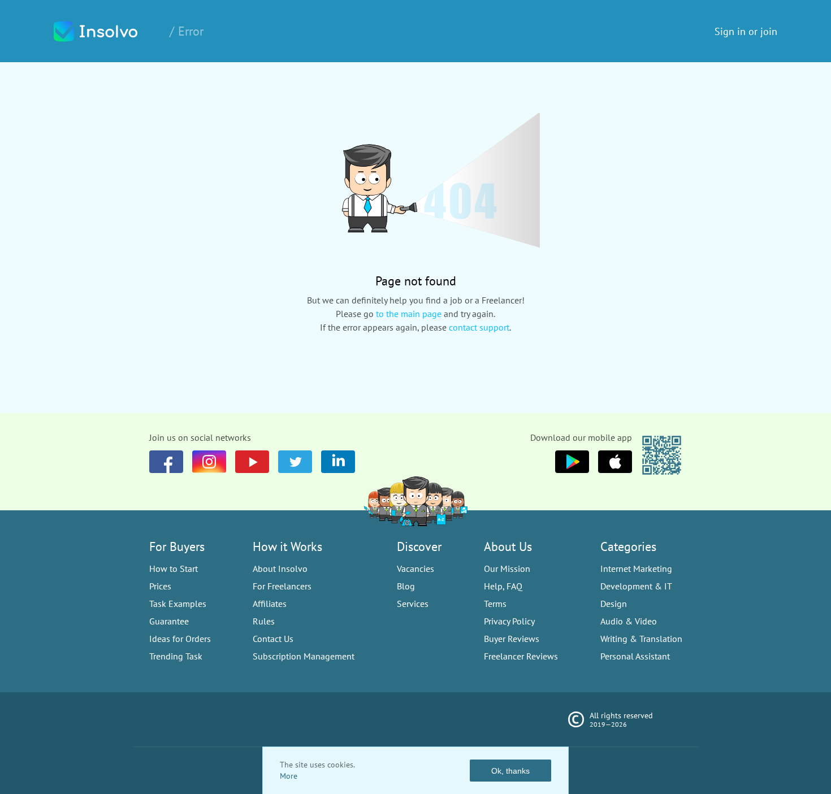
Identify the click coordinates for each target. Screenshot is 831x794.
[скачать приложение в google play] (615, 461)
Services (413, 603)
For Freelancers (282, 586)
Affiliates (270, 603)
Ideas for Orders (180, 638)
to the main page (409, 313)
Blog (406, 586)
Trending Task (175, 656)
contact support (479, 327)
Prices (160, 586)
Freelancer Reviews (521, 656)
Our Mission (507, 568)
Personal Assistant (635, 656)
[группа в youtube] (338, 461)
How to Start (173, 568)
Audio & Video (628, 621)
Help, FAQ (503, 586)
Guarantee (169, 621)
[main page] (107, 31)
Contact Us (273, 638)
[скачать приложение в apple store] (572, 461)
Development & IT (636, 586)
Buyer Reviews (511, 638)
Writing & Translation (641, 638)
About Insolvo (280, 568)
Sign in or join (746, 31)
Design (613, 603)
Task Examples (177, 603)
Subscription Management (303, 656)
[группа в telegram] (295, 461)
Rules (264, 621)
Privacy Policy (509, 621)
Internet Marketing (636, 568)
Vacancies (415, 568)
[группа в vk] (209, 461)
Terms (495, 603)
